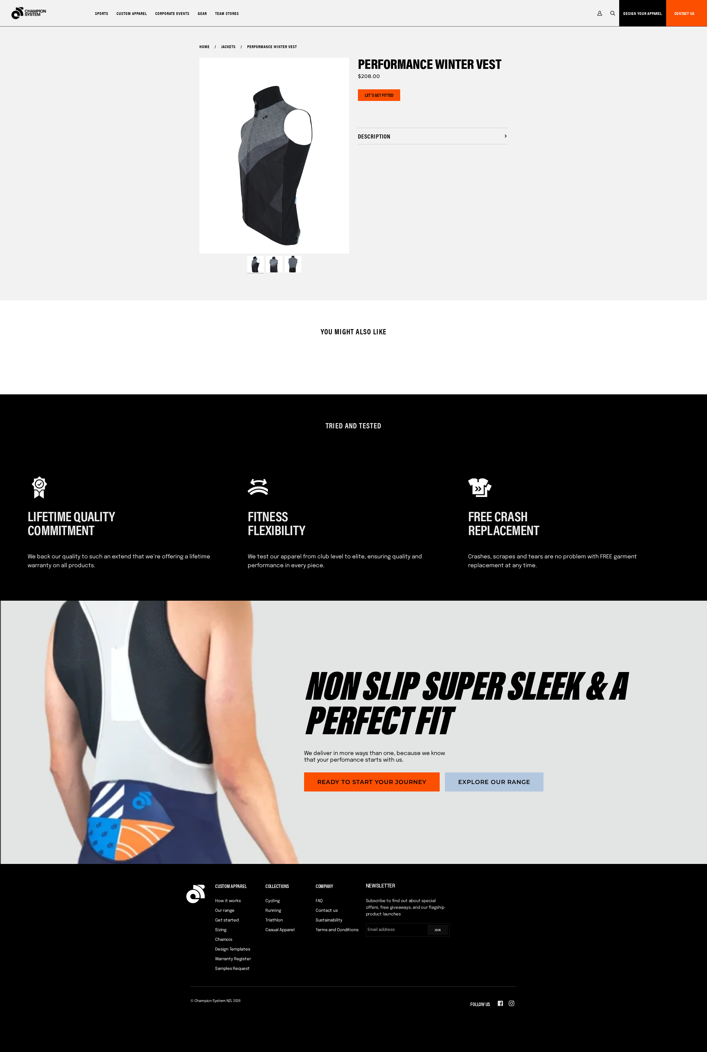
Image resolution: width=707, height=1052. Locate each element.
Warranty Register (233, 959)
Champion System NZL (213, 1001)
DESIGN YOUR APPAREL (642, 13)
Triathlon (274, 920)
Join (438, 929)
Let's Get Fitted (379, 95)
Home (204, 46)
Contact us (327, 910)
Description (374, 136)
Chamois (223, 940)
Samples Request (232, 969)
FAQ (319, 901)
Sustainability (329, 920)
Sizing (220, 930)
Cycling (272, 901)
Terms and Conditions (337, 930)
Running (273, 910)
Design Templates (232, 949)
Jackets (228, 46)
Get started (227, 920)
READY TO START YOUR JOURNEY (371, 781)
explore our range (494, 781)
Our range (224, 910)
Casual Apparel (280, 930)
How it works (228, 901)
